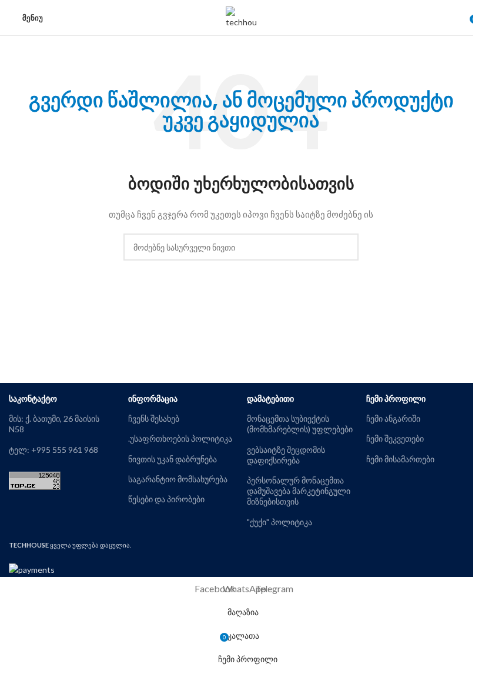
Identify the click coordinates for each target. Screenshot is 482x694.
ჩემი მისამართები (400, 459)
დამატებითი (270, 398)
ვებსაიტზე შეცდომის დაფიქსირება (286, 455)
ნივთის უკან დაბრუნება (172, 459)
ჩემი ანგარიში (393, 418)
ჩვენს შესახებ (153, 418)
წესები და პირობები (166, 499)
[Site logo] (241, 17)
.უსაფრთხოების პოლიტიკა (180, 438)
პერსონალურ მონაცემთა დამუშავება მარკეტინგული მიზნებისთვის (298, 490)
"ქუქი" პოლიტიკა (279, 522)
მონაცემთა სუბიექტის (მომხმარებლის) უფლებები (300, 423)
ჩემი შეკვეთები (395, 438)
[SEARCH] (345, 247)
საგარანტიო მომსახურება (177, 479)
